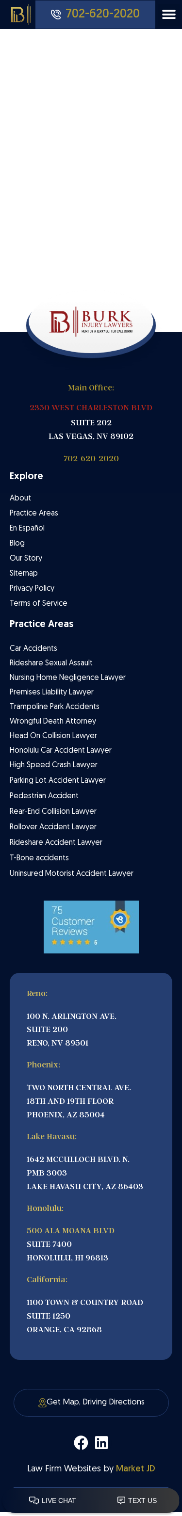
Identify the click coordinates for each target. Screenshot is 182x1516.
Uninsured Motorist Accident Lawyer (71, 874)
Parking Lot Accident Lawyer (58, 781)
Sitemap (24, 574)
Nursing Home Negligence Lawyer (68, 678)
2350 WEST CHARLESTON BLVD (91, 408)
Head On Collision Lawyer (53, 736)
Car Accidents (33, 649)
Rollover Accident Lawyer (53, 827)
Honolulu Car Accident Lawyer (61, 751)
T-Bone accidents (39, 858)
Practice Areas (34, 513)
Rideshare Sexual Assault (51, 663)
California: (47, 1279)
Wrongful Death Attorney (53, 722)
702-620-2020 (91, 458)
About (20, 498)
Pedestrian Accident (44, 796)
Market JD (135, 1469)
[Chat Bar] (91, 1501)
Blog (17, 544)
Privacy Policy (32, 589)
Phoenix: (43, 1065)
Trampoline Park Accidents (54, 707)
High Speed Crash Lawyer (54, 765)
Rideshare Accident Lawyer (56, 843)
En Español (27, 528)
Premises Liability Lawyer (52, 692)
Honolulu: (45, 1208)
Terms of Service (38, 604)
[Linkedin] (101, 1443)
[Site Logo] (22, 14)
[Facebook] (81, 1443)
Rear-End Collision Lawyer (53, 812)
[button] (169, 15)
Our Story (26, 559)
